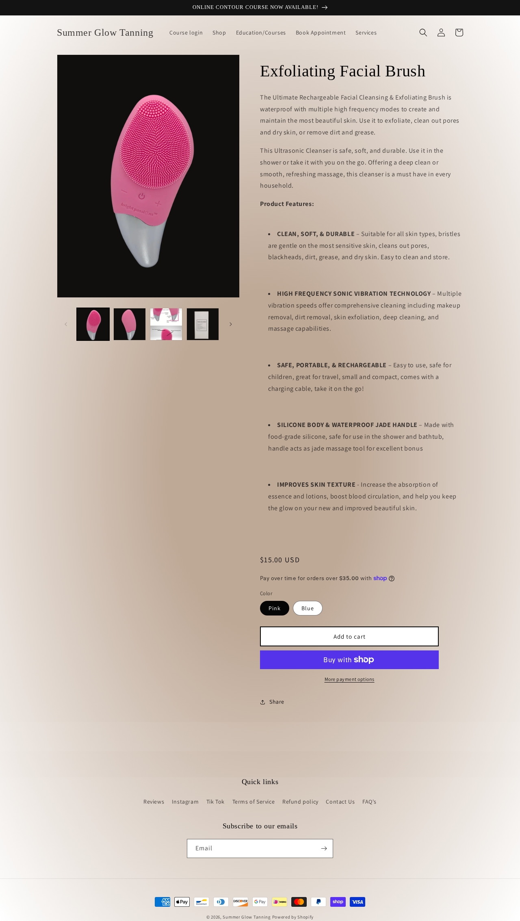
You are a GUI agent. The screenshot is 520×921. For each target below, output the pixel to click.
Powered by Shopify (293, 917)
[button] (423, 32)
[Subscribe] (324, 848)
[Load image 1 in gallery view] (93, 324)
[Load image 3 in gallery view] (166, 324)
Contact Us (340, 801)
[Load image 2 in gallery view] (129, 324)
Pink (275, 608)
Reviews (153, 801)
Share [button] (276, 701)
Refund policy (300, 801)
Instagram (185, 801)
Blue (307, 608)
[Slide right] (231, 324)
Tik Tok (215, 801)
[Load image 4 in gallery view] (202, 324)
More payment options (350, 679)
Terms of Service (253, 801)
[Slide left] (66, 324)
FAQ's (369, 801)
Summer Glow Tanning (247, 917)
